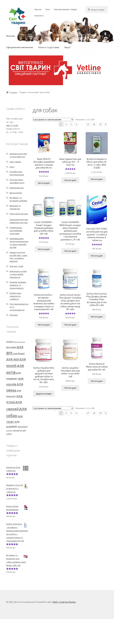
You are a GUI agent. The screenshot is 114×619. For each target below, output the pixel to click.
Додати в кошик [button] (44, 393)
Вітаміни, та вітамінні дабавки (18, 199)
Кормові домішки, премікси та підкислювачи (18, 285)
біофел (22, 342)
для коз (12, 359)
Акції (12, 166)
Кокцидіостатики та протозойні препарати (18, 274)
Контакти (39, 15)
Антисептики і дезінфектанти (17, 181)
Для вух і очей (16, 266)
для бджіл (19, 353)
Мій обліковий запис (43, 35)
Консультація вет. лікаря (65, 9)
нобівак (9, 431)
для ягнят (23, 426)
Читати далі (44, 183)
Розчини (14, 315)
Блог (48, 9)
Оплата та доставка (48, 47)
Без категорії (16, 192)
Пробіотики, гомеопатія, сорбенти (16, 296)
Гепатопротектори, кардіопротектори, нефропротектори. (19, 218)
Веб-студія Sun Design (64, 601)
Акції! (67, 47)
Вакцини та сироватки (15, 207)
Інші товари (15, 161)
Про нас (38, 9)
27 (88, 124)
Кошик (23, 35)
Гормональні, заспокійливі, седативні (16, 230)
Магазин (10, 35)
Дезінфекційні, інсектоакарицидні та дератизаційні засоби (19, 243)
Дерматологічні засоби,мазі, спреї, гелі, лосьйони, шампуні (19, 257)
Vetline (9, 341)
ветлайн (11, 347)
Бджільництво (17, 187)
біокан (16, 342)
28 (94, 124)
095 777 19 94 (12, 125)
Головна (13, 92)
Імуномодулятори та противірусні (18, 155)
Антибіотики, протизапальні (17, 173)
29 (100, 124)
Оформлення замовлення (19, 47)
